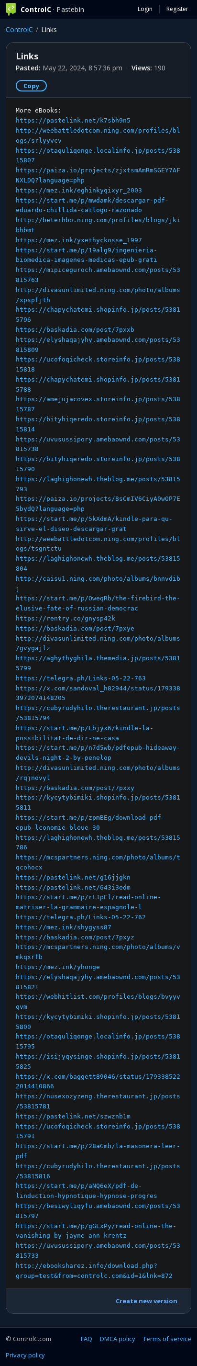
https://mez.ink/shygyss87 (63, 927)
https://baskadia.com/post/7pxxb (75, 329)
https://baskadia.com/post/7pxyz (75, 937)
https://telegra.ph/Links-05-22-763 (81, 678)
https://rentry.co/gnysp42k (65, 618)
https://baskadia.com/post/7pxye (75, 628)
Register (177, 9)
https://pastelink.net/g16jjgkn (73, 877)
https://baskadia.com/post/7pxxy (75, 787)
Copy (31, 85)
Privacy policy (25, 1355)
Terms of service (167, 1338)
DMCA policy (117, 1338)
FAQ (86, 1338)
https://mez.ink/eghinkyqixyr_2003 (79, 190)
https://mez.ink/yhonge (58, 967)
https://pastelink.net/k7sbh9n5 (73, 120)
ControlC (19, 29)
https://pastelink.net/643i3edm (73, 887)
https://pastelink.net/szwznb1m (73, 1116)
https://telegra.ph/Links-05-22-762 (81, 917)
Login (145, 9)
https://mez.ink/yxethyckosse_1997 (79, 240)
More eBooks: (98, 693)
